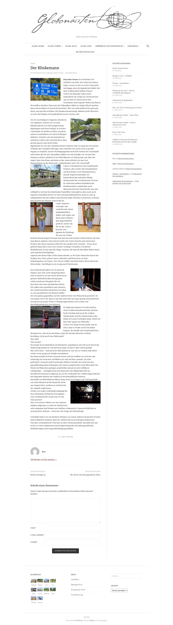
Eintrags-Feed (76, 585)
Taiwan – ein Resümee (121, 83)
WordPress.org (77, 595)
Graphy (91, 620)
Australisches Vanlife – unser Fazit (125, 115)
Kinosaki (69, 437)
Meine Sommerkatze (120, 68)
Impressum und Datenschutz (109, 46)
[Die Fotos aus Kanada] (46, 589)
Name (33, 528)
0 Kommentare (71, 73)
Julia (114, 164)
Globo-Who (86, 46)
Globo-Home (38, 46)
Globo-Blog (71, 46)
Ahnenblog (132, 46)
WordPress (78, 620)
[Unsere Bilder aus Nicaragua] (33, 598)
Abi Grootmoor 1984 (85, 52)
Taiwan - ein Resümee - (121, 174)
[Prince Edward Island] (46, 581)
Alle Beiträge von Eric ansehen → (43, 459)
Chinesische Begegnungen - (123, 181)
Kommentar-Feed (78, 590)
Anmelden (75, 579)
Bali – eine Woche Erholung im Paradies (127, 108)
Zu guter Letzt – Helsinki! (122, 76)
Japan (32, 64)
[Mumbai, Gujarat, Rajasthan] (33, 581)
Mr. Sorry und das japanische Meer (85, 475)
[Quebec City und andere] (33, 589)
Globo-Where (54, 46)
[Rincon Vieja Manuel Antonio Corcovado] (53, 589)
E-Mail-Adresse (37, 535)
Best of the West (119, 132)
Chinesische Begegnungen (123, 100)
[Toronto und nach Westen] (40, 589)
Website (33, 542)
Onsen (69, 88)
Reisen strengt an (38, 475)
